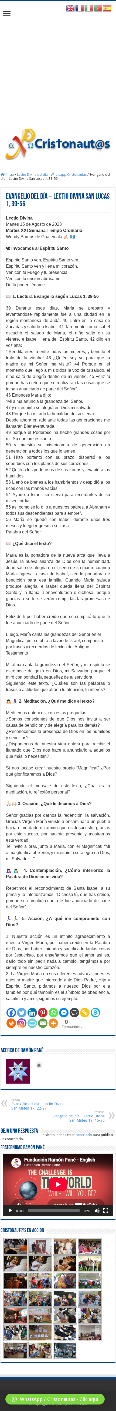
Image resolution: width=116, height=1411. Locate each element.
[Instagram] (21, 1023)
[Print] (11, 1023)
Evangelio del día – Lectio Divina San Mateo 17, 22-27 (37, 1104)
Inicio (9, 174)
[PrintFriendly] (32, 1023)
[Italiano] (89, 8)
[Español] (107, 8)
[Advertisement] (58, 67)
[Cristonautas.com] (58, 143)
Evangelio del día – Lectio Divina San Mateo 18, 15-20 (78, 1116)
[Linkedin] (32, 1012)
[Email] (42, 1023)
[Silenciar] (97, 1210)
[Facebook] (11, 1012)
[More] (53, 1023)
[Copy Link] (85, 1012)
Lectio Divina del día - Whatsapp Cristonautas (52, 174)
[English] (70, 8)
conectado (84, 1135)
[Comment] (74, 1012)
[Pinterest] (42, 1012)
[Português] (98, 8)
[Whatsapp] (53, 1012)
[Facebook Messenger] (64, 1012)
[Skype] (95, 1012)
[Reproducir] (10, 1210)
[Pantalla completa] (105, 1210)
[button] (55, 1399)
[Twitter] (21, 1012)
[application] (58, 1185)
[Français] (79, 8)
